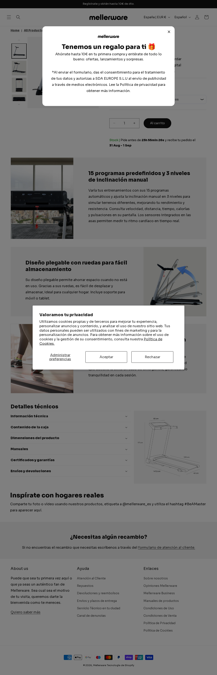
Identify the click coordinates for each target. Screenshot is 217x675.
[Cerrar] (169, 31)
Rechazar (152, 357)
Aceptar (106, 357)
